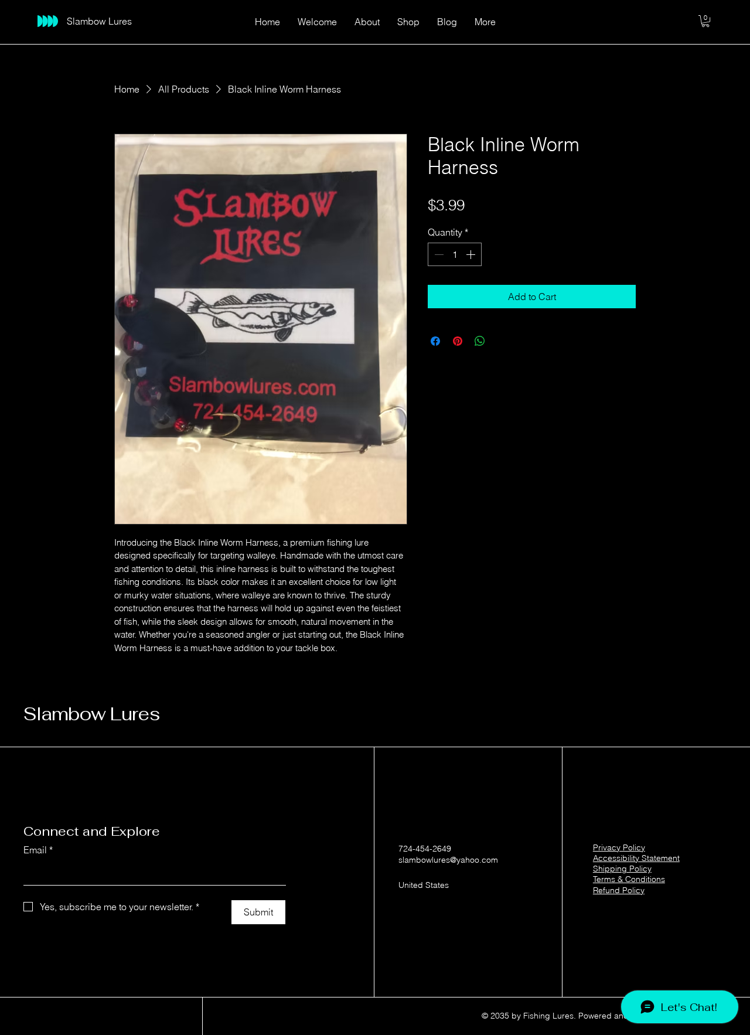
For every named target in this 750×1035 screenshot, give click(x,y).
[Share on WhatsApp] (480, 341)
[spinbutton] (454, 254)
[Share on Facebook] (435, 341)
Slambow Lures (91, 714)
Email (38, 850)
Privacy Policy (619, 847)
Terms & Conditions (629, 879)
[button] (705, 21)
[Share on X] (502, 341)
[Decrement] (437, 254)
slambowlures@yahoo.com (448, 859)
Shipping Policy (622, 868)
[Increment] (471, 254)
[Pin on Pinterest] (458, 341)
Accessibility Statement (636, 858)
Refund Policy (619, 890)
